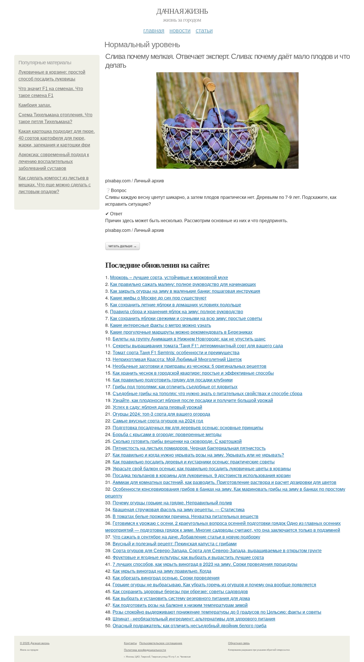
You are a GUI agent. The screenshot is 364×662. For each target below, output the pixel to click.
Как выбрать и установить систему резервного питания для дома (181, 598)
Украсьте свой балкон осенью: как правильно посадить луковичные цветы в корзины (202, 468)
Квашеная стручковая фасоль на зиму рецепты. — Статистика (179, 509)
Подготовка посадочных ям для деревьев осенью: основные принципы (188, 427)
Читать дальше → (122, 246)
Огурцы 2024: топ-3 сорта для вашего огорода (161, 414)
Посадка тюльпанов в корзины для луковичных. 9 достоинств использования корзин (202, 475)
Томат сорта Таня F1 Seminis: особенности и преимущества (176, 352)
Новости (180, 30)
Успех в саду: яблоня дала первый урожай (157, 407)
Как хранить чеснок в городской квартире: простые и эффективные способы (193, 373)
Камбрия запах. (34, 105)
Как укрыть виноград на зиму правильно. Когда (162, 571)
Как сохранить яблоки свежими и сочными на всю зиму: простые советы (186, 318)
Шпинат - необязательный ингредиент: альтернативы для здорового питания (194, 618)
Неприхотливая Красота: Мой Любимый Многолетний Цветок (177, 359)
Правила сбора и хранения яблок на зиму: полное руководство (176, 311)
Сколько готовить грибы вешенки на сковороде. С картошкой (177, 441)
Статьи (204, 30)
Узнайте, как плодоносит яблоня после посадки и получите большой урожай (193, 400)
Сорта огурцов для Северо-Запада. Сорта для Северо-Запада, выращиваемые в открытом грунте (217, 550)
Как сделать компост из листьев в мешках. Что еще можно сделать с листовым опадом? (54, 185)
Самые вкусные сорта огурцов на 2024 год (158, 420)
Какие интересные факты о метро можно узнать (160, 325)
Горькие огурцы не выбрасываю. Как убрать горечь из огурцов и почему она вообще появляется (214, 584)
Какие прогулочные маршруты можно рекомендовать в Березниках (181, 332)
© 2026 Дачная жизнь (34, 643)
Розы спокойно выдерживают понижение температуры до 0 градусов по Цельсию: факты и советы (217, 612)
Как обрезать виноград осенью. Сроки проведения (166, 577)
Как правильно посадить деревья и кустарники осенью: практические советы (194, 461)
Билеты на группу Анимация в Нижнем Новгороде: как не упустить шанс (189, 338)
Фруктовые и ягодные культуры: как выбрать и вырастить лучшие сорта (188, 557)
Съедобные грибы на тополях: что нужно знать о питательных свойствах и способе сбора (207, 393)
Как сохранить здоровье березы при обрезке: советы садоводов (180, 591)
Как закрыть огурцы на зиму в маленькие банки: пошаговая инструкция (185, 291)
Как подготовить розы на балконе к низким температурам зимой (180, 605)
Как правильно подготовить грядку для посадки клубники (173, 379)
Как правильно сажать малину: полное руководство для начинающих (183, 284)
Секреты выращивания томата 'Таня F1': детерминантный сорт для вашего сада (198, 345)
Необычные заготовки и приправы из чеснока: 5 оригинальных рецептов (189, 366)
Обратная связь (239, 643)
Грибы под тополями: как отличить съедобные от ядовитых (175, 386)
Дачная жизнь (182, 11)
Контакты (130, 643)
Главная (153, 30)
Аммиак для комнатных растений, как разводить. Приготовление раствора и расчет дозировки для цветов (224, 482)
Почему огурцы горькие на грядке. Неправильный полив (172, 502)
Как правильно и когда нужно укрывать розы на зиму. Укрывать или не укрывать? (198, 454)
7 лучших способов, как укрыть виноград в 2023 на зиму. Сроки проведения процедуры (205, 564)
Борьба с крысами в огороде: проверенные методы (167, 434)
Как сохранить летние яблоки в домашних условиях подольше (175, 304)
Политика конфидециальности (145, 650)
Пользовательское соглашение (160, 643)
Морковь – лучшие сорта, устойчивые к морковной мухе (169, 277)
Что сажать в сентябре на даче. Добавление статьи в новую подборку (186, 536)
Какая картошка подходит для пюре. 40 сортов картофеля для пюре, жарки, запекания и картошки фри (56, 138)
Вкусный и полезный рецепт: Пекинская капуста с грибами (175, 543)
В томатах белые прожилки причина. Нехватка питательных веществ (185, 516)
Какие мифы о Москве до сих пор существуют (158, 297)
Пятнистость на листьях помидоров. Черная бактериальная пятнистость (189, 448)
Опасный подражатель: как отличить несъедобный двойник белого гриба (189, 625)
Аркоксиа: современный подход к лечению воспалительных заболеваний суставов (53, 161)
